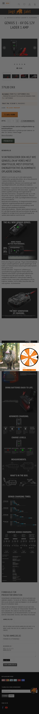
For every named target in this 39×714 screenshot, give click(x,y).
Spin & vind (29, 370)
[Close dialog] (0, 343)
